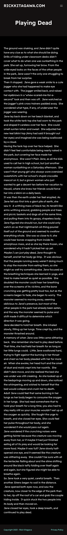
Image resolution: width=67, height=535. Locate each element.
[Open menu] (61, 6)
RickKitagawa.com (24, 5)
